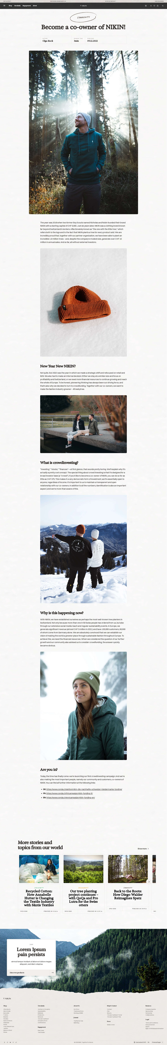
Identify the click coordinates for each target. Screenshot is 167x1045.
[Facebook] (4, 1042)
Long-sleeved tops (8, 1026)
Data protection (150, 1025)
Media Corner (111, 1025)
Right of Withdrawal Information (155, 1028)
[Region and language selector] (146, 6)
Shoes (5, 1032)
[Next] (149, 882)
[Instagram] (7, 1042)
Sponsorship (149, 1011)
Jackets (5, 1028)
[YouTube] (10, 1042)
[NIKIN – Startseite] (7, 998)
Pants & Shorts (7, 1021)
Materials (40, 1013)
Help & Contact (7, 1)
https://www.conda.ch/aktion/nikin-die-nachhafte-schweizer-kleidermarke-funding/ (84, 789)
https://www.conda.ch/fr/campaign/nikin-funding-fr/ (69, 793)
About (35, 5)
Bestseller (6, 1013)
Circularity (17, 5)
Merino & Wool (7, 1030)
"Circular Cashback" (43, 1019)
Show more (142, 849)
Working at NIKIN (78, 1013)
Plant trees (41, 1030)
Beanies (5, 1017)
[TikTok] (16, 1042)
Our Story (76, 1009)
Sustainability (41, 1011)
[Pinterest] (13, 1042)
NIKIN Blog (76, 1023)
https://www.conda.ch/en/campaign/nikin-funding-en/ (70, 797)
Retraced (40, 1017)
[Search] (163, 6)
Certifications (42, 1022)
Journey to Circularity (44, 1009)
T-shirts (5, 1015)
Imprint (147, 1026)
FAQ (108, 1011)
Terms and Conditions (152, 1023)
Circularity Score (42, 1021)
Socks (5, 1024)
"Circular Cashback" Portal (114, 1015)
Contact (109, 1009)
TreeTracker (41, 1032)
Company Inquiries (151, 1009)
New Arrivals (6, 1011)
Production (41, 1015)
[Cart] (158, 6)
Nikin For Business (159, 1)
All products (6, 1009)
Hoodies (5, 1019)
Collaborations (150, 1015)
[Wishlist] (154, 6)
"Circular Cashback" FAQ (114, 1017)
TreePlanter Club (78, 1021)
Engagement (27, 5)
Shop (10, 5)
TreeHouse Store (78, 1011)
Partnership (149, 1013)
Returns (109, 1013)
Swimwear (6, 1022)
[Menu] (4, 6)
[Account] (151, 6)
